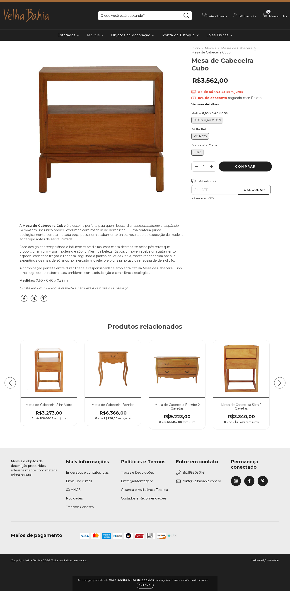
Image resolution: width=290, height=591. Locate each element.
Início (195, 48)
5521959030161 (194, 472)
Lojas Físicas (218, 35)
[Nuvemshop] (265, 560)
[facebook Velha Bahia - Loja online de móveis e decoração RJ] (249, 481)
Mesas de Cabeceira (237, 48)
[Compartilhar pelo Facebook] (24, 300)
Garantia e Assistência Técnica (144, 490)
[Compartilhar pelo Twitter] (34, 300)
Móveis (94, 35)
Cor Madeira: (204, 145)
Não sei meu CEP (202, 198)
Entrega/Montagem (137, 481)
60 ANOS (73, 490)
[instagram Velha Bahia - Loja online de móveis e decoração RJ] (236, 481)
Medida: (209, 113)
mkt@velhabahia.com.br (202, 481)
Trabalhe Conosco (80, 507)
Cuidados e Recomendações (144, 498)
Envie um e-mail (79, 481)
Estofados (67, 35)
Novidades (74, 498)
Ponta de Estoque (179, 35)
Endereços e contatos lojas (87, 472)
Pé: (199, 129)
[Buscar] (186, 15)
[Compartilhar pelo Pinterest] (44, 300)
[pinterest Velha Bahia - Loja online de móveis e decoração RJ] (263, 481)
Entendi (145, 585)
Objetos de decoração (131, 35)
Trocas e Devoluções (137, 472)
